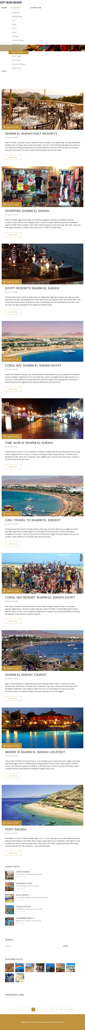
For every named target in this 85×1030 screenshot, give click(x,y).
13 (66, 1009)
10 (52, 1009)
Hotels (14, 32)
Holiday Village (17, 16)
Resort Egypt (16, 56)
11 (56, 1009)
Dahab (14, 24)
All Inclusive (16, 12)
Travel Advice (16, 68)
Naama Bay (16, 44)
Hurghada (15, 36)
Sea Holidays (16, 60)
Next (71, 1009)
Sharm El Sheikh (17, 52)
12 (61, 1009)
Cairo (13, 20)
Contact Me (35, 8)
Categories (15, 8)
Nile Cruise (15, 48)
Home (4, 8)
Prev (13, 1009)
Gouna (14, 28)
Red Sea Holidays (18, 40)
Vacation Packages (18, 64)
